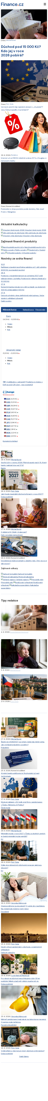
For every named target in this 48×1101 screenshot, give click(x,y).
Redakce (14, 155)
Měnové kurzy (10, 309)
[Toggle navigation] (45, 4)
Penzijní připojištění (8, 1025)
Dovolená (5, 911)
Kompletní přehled (10, 441)
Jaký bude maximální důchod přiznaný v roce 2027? (22, 494)
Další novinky (6, 301)
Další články (24, 1056)
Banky (3, 468)
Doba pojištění (7, 497)
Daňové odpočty (8, 952)
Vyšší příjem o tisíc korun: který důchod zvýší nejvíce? (23, 1051)
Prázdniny (5, 747)
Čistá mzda (5, 808)
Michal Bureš (11, 40)
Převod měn (40, 309)
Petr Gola (9, 104)
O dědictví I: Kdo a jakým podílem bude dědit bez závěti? (24, 673)
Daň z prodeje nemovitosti (12, 535)
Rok (8, 329)
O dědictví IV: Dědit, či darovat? (14, 532)
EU (2, 839)
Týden (9, 324)
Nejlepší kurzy (28, 309)
